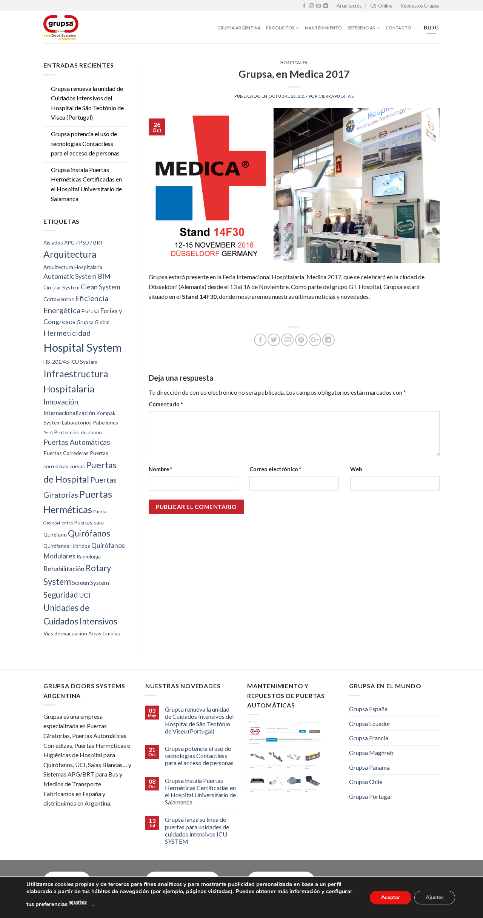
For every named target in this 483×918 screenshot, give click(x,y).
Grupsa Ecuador (370, 723)
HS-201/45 (56, 361)
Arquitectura (70, 254)
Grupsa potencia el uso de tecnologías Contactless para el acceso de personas (85, 143)
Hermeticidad (67, 332)
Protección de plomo (78, 432)
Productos (280, 27)
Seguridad (60, 594)
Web (356, 469)
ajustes (78, 902)
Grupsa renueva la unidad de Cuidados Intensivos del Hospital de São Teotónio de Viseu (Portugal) (87, 103)
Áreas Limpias (104, 633)
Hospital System (82, 347)
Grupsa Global (93, 322)
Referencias (361, 27)
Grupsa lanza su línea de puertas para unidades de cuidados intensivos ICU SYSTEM (197, 830)
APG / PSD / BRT (84, 242)
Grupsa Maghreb (371, 752)
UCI (84, 595)
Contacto (399, 27)
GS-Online (381, 6)
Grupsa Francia (368, 737)
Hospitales (294, 62)
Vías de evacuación (65, 633)
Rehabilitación (64, 569)
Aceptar (390, 897)
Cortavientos (58, 299)
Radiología (89, 556)
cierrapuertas (336, 96)
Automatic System (70, 276)
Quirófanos (89, 533)
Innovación (60, 402)
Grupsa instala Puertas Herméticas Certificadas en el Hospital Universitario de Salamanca (86, 184)
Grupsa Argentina (239, 27)
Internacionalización (69, 412)
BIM (104, 276)
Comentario (166, 404)
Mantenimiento (323, 27)
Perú (48, 432)
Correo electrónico (275, 469)
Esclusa (90, 311)
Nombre (160, 469)
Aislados (53, 242)
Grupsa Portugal (370, 796)
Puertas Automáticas (76, 442)
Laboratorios (77, 422)
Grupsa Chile (365, 781)
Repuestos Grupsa (420, 6)
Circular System (61, 287)
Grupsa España (368, 708)
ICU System (83, 361)
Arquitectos (349, 6)
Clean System (100, 287)
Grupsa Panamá (369, 767)
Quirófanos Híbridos (66, 546)
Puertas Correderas (66, 453)
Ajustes (435, 897)
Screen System (90, 582)
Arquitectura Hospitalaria (72, 267)
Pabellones (105, 422)
